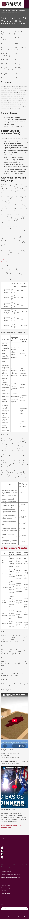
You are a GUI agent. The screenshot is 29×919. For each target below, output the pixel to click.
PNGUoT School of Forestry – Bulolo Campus (11, 874)
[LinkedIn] (2, 851)
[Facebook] (2, 854)
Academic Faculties (6, 885)
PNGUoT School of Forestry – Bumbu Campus (11, 877)
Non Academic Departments (7, 888)
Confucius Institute (6, 893)
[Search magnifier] (26, 909)
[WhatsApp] (2, 847)
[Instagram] (2, 857)
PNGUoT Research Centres (7, 890)
